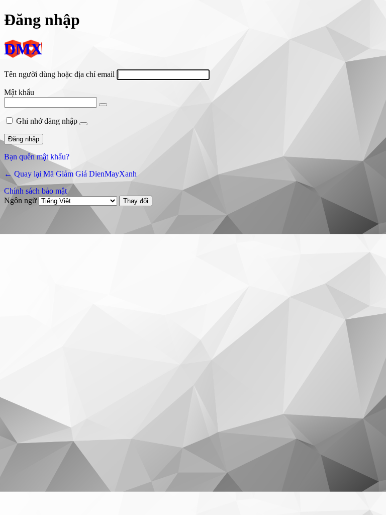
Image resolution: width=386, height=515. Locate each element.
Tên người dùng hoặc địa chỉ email (59, 74)
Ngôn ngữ (20, 200)
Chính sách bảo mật (35, 191)
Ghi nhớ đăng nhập (46, 121)
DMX (23, 49)
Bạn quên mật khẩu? (36, 156)
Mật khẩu (19, 92)
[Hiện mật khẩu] (103, 104)
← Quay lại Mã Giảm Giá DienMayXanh (70, 173)
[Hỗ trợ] (83, 123)
